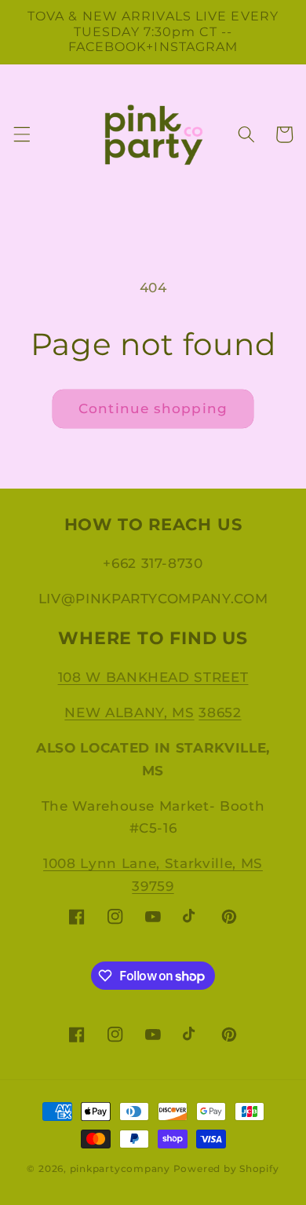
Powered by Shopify (226, 1168)
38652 (220, 712)
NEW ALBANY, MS (129, 712)
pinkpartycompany (120, 1168)
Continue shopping (153, 408)
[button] (21, 134)
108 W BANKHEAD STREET (153, 677)
